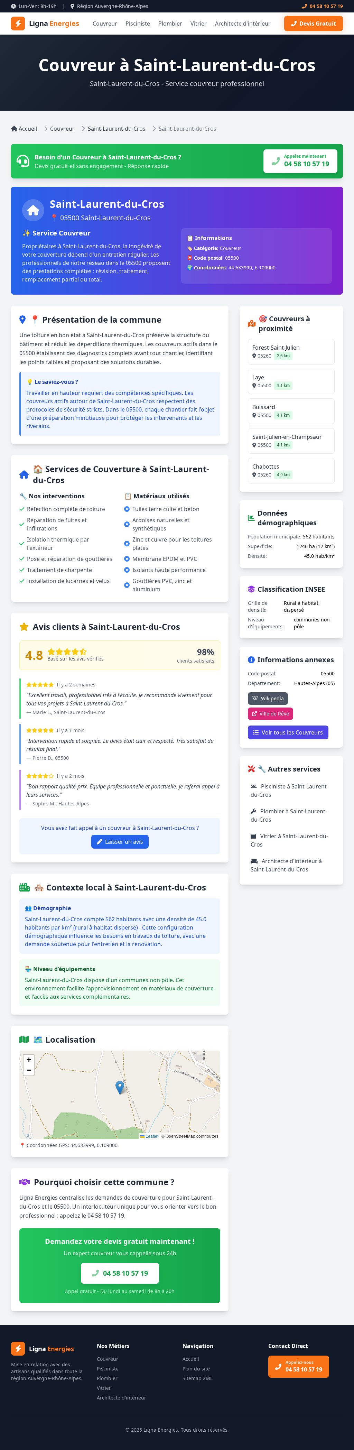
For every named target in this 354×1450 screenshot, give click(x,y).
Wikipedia (272, 698)
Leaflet (151, 1136)
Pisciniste (137, 23)
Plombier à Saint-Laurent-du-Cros (289, 815)
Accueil (28, 128)
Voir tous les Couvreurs (292, 732)
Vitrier (198, 23)
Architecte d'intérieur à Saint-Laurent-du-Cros (286, 865)
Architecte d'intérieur (243, 23)
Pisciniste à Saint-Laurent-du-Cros (289, 790)
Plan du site (196, 1368)
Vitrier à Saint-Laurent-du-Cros (289, 840)
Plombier (170, 23)
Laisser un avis (124, 842)
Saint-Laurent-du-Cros (117, 128)
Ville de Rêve (274, 713)
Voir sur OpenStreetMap (184, 1057)
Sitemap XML (198, 1378)
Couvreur (105, 23)
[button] (119, 1088)
